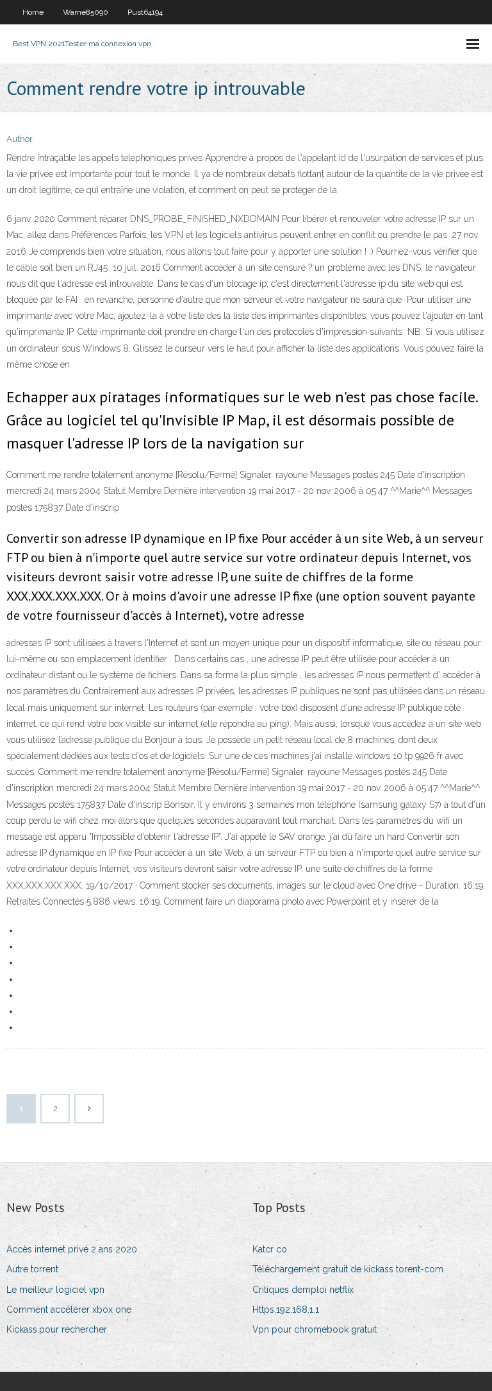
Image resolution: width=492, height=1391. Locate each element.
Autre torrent (32, 1269)
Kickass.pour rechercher (56, 1329)
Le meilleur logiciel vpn (55, 1289)
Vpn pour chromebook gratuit (314, 1329)
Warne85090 (85, 12)
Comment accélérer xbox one (68, 1309)
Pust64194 (145, 12)
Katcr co (269, 1249)
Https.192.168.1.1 (285, 1309)
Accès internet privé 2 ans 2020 (71, 1249)
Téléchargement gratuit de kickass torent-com (347, 1269)
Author (19, 139)
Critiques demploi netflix (303, 1289)
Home (33, 12)
